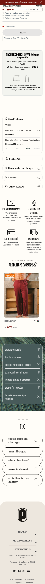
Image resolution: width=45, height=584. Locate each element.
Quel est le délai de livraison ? (18, 460)
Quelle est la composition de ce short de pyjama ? (18, 440)
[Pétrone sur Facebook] (19, 571)
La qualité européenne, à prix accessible (15, 396)
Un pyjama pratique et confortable (17, 379)
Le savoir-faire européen (14, 387)
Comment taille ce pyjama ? (17, 451)
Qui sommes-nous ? (22, 541)
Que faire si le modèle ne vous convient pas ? (18, 480)
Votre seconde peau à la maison (16, 372)
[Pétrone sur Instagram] (14, 571)
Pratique (22, 532)
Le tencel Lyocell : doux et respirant (18, 364)
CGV (11, 580)
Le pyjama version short (13, 349)
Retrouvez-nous (22, 549)
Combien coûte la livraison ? (18, 469)
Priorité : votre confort (13, 357)
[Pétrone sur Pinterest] (23, 571)
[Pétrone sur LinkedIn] (28, 571)
